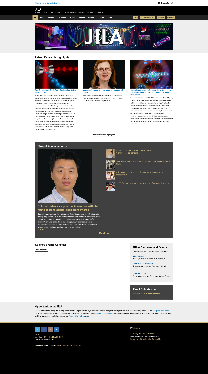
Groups (73, 17)
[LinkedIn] (56, 329)
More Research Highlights (104, 135)
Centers (62, 17)
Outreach (92, 17)
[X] (37, 329)
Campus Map (156, 339)
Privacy (133, 339)
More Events (41, 250)
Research (52, 17)
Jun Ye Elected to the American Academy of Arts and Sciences (142, 183)
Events (110, 17)
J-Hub (101, 17)
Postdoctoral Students (103, 313)
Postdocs (161, 17)
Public (136, 17)
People (82, 17)
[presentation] (56, 74)
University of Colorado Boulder (142, 334)
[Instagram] (50, 329)
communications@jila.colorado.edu (69, 345)
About (42, 17)
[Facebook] (44, 329)
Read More (41, 230)
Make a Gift (170, 17)
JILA (38, 9)
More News (104, 233)
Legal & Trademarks (144, 339)
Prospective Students (148, 17)
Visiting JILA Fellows (77, 316)
